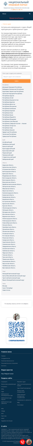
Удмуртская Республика (9, 132)
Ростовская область (8, 236)
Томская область (7, 255)
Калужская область (8, 195)
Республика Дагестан (8, 104)
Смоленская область (8, 248)
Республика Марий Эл (9, 117)
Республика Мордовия (9, 119)
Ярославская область (8, 268)
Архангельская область (9, 167)
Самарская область (8, 240)
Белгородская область (9, 171)
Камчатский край (7, 146)
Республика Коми (7, 113)
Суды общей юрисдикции (24, 388)
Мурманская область (8, 216)
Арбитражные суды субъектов (6, 402)
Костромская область (9, 201)
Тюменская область (8, 259)
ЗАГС (2, 413)
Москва (4, 286)
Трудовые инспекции (6, 421)
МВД (18, 402)
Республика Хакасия (8, 130)
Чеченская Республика (9, 134)
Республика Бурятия (8, 102)
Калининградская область (10, 193)
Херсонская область (8, 263)
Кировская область (8, 199)
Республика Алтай (7, 98)
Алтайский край (7, 142)
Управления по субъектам (24, 400)
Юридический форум (16, 18)
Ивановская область (8, 188)
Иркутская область (8, 191)
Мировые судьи (21, 381)
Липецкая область (8, 210)
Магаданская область (9, 212)
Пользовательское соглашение (9, 363)
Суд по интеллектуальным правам (24, 384)
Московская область (8, 214)
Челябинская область (9, 266)
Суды (2, 391)
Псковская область (8, 233)
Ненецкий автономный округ (11, 273)
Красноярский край (8, 151)
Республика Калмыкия (9, 108)
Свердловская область (9, 246)
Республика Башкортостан (10, 100)
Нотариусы (4, 386)
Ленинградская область (9, 208)
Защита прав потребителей (21, 391)
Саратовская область (8, 242)
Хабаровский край (7, 159)
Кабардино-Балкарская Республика (13, 89)
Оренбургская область (9, 227)
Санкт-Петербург (7, 288)
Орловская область (8, 229)
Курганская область (8, 203)
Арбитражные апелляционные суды (7, 394)
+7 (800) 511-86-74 (16, 10)
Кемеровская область (9, 197)
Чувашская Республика (9, 136)
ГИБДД (3, 411)
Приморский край (7, 155)
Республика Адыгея (8, 96)
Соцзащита (4, 381)
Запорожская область (9, 186)
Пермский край (7, 153)
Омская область (7, 225)
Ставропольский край (9, 157)
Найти (16, 81)
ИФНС (2, 418)
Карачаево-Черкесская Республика (12, 91)
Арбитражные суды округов (6, 398)
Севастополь (6, 290)
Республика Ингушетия (9, 106)
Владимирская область (9, 176)
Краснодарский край (8, 148)
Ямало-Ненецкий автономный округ (13, 280)
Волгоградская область (9, 178)
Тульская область (7, 257)
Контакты (3, 365)
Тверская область (7, 253)
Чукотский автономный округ (11, 278)
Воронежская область (9, 182)
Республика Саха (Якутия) (10, 121)
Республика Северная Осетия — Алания (14, 123)
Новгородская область (9, 221)
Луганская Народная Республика (12, 93)
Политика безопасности (7, 361)
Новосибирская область (9, 223)
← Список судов (6, 24)
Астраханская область (9, 169)
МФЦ (2, 389)
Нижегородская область (9, 218)
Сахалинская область (8, 244)
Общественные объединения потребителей (21, 396)
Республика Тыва (7, 128)
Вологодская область (8, 180)
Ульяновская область (8, 261)
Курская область (7, 206)
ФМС (2, 408)
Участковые (20, 405)
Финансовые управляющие (8, 384)
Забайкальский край (8, 144)
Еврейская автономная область (12, 184)
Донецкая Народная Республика (12, 87)
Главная (3, 356)
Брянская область (7, 174)
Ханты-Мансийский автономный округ (14, 276)
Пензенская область (8, 231)
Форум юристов (7, 370)
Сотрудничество (5, 358)
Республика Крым (7, 115)
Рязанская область (8, 238)
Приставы (4, 416)
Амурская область (7, 165)
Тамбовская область (8, 251)
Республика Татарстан (9, 126)
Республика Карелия (8, 111)
